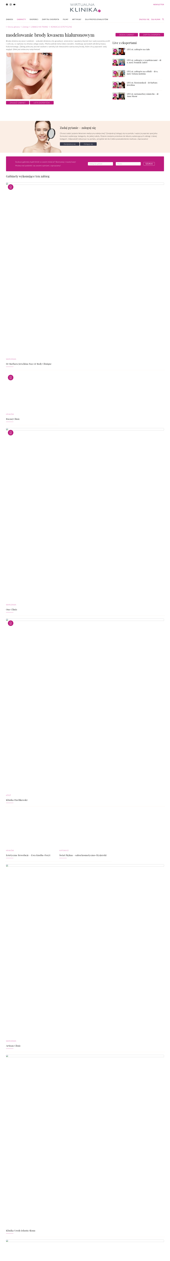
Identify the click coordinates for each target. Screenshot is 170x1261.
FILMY (65, 19)
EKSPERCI (34, 19)
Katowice (64, 850)
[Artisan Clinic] (85, 951)
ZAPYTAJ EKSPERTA (50, 19)
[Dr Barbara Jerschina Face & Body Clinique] (85, 269)
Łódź (8, 795)
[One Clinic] (85, 515)
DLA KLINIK (155, 19)
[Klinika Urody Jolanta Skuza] (85, 1142)
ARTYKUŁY (76, 19)
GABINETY (21, 19)
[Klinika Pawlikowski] (85, 706)
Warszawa (11, 359)
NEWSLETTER (158, 4)
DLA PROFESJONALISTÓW (96, 19)
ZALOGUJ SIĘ (144, 19)
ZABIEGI (9, 19)
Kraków (10, 414)
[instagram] (11, 5)
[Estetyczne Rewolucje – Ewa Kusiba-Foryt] (31, 828)
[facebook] (7, 5)
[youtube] (14, 5)
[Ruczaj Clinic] (31, 392)
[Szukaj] (163, 19)
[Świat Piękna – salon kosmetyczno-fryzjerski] (85, 828)
